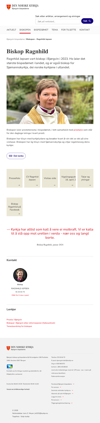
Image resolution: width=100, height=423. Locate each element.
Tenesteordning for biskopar (19, 326)
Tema (55, 29)
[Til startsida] (22, 6)
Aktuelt (11, 29)
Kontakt (85, 29)
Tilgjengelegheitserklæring (60, 403)
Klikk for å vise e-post (20, 295)
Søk (85, 20)
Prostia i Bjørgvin (14, 319)
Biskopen (25, 29)
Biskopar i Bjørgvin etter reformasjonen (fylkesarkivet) (31, 323)
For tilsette (68, 29)
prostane (78, 129)
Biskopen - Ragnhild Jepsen (39, 39)
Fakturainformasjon (58, 376)
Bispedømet (41, 29)
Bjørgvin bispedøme (16, 39)
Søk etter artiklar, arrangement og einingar (57, 16)
